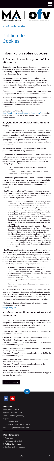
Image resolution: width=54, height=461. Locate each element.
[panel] (21, 456)
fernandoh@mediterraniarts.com (16, 428)
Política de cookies (13, 444)
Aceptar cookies (11, 382)
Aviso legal (9, 438)
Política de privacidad (13, 441)
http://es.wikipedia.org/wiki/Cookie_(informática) (22, 113)
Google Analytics (9, 308)
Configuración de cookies (15, 447)
